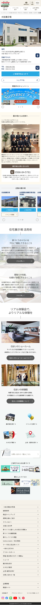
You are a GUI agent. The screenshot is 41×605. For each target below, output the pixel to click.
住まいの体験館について (20, 401)
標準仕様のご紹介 (9, 518)
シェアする (20, 80)
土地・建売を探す (36, 8)
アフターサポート (9, 552)
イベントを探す (15, 8)
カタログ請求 (25, 8)
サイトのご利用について (33, 593)
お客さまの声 (7, 526)
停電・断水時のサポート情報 (12, 556)
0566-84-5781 (10, 67)
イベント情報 (9, 215)
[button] (2, 107)
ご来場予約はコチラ (20, 74)
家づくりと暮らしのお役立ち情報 (14, 529)
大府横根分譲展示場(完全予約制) (27, 193)
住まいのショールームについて (20, 358)
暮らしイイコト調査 (9, 537)
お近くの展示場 (5, 8)
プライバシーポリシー (17, 593)
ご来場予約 (9, 210)
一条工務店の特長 (9, 507)
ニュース (6, 560)
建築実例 (6, 511)
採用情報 (4, 593)
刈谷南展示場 (5, 192)
